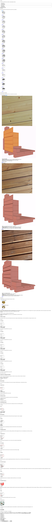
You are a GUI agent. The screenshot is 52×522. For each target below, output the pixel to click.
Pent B (3, 20)
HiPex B (4, 54)
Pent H (3, 78)
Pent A (3, 15)
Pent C (3, 25)
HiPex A (4, 49)
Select (2, 19)
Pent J (3, 87)
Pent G (3, 44)
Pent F (3, 39)
